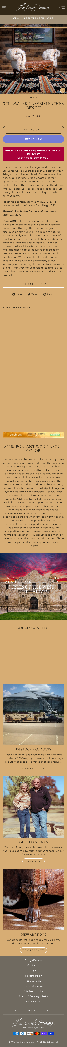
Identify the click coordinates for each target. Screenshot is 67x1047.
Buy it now (34, 139)
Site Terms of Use (33, 991)
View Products (33, 768)
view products (33, 950)
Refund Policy (33, 1001)
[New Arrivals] (33, 899)
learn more (33, 861)
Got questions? (34, 284)
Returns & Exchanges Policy (34, 996)
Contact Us (33, 965)
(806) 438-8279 (12, 214)
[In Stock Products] (33, 714)
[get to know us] (33, 807)
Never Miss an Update (32, 1010)
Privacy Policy (33, 980)
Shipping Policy (33, 975)
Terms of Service (33, 985)
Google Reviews (33, 960)
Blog (33, 970)
